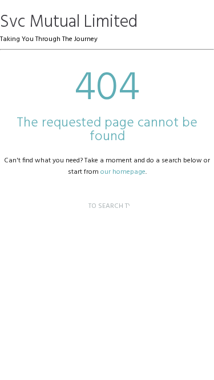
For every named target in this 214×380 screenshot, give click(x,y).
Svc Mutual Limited (69, 22)
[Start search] (79, 195)
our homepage (123, 172)
